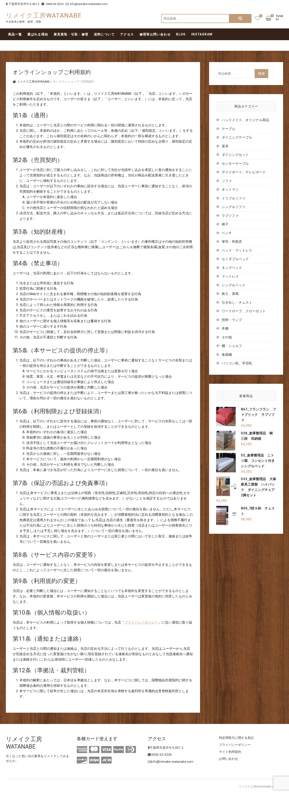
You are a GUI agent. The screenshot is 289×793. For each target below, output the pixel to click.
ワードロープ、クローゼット (244, 311)
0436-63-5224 (54, 4)
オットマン (230, 189)
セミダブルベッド (235, 259)
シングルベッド (233, 285)
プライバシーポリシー (141, 622)
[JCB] (106, 760)
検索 (240, 18)
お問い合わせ (228, 759)
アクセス (127, 34)
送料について (104, 34)
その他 (227, 337)
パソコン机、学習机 (237, 363)
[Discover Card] (82, 760)
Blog (181, 34)
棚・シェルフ (232, 346)
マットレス (230, 276)
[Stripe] (94, 760)
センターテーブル (235, 164)
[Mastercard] (94, 749)
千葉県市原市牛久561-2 (24, 4)
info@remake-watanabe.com (89, 4)
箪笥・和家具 (232, 242)
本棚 (225, 328)
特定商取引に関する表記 (236, 738)
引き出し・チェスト (237, 303)
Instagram (202, 34)
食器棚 (227, 355)
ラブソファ (230, 216)
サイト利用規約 (230, 752)
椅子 (225, 224)
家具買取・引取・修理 (71, 34)
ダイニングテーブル (237, 137)
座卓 (225, 146)
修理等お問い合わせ (155, 34)
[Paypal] (118, 749)
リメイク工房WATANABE (44, 15)
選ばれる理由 (37, 34)
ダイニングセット (235, 155)
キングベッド (232, 268)
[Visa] (106, 749)
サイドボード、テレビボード (244, 172)
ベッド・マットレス (237, 250)
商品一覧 (15, 34)
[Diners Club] (131, 749)
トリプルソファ (233, 198)
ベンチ (227, 233)
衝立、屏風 (230, 294)
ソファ (227, 181)
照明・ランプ (232, 320)
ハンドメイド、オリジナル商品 (245, 120)
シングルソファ (233, 207)
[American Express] (82, 749)
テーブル (228, 129)
